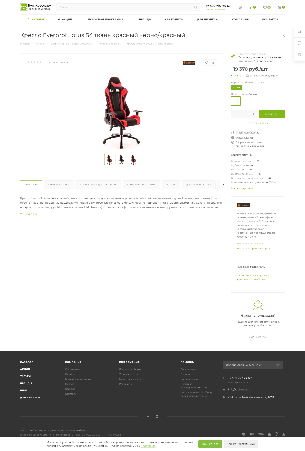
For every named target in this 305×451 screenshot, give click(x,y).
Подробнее (148, 445)
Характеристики (58, 184)
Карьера (70, 388)
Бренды (26, 383)
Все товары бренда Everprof (253, 248)
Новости (70, 383)
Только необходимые (241, 444)
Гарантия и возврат (131, 379)
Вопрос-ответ (189, 369)
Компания (73, 362)
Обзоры (185, 374)
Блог (24, 390)
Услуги (25, 376)
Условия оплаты (128, 374)
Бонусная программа (141, 184)
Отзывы (69, 374)
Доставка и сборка (198, 184)
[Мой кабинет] (240, 8)
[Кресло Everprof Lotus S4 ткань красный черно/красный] (122, 110)
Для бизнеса (30, 397)
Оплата (171, 184)
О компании (72, 369)
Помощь (187, 362)
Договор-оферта (190, 379)
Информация (129, 362)
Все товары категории (250, 243)
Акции (25, 369)
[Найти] (195, 7)
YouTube (157, 416)
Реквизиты (125, 383)
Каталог (26, 362)
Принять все (210, 444)
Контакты (70, 393)
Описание (31, 184)
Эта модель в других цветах (98, 184)
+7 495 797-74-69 (218, 6)
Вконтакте (148, 416)
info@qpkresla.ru (239, 389)
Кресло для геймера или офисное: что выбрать (252, 277)
